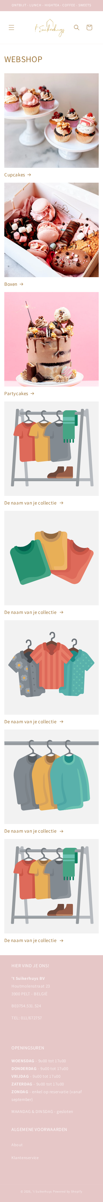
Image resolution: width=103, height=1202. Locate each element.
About (17, 1144)
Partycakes (16, 393)
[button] (11, 27)
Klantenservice (25, 1157)
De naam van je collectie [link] (31, 503)
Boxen (10, 284)
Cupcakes (14, 175)
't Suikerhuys (42, 1191)
